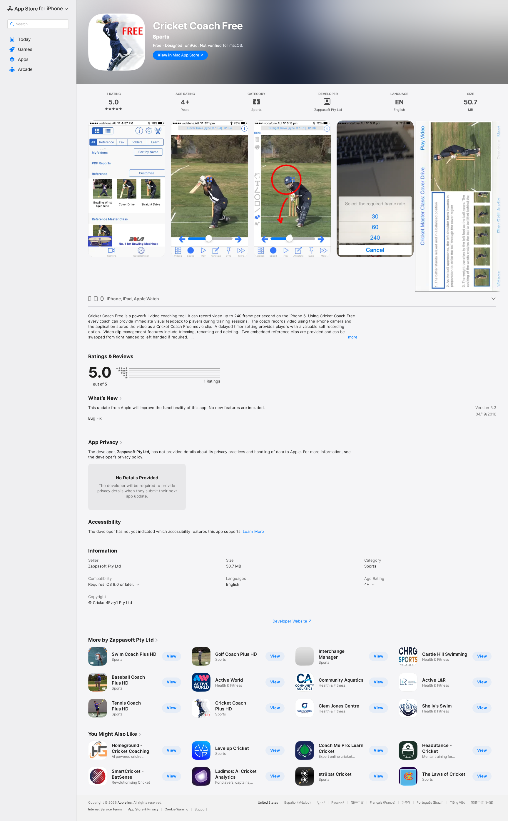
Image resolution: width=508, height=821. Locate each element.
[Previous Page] (82, 763)
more (352, 337)
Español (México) (297, 802)
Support (201, 809)
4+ (366, 584)
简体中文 (357, 802)
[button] (38, 39)
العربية (321, 802)
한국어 (406, 802)
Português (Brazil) (430, 802)
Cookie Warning (176, 809)
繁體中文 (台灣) (482, 802)
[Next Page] (502, 763)
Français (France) (382, 802)
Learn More (253, 531)
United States (268, 802)
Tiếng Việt (457, 802)
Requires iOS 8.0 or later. (111, 584)
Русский (338, 802)
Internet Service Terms (105, 809)
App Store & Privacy (143, 809)
